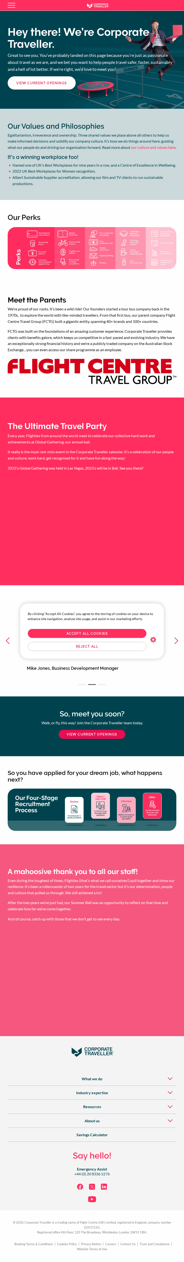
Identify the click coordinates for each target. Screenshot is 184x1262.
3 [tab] (102, 684)
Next (174, 641)
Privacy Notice (91, 1244)
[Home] (101, 5)
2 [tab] (92, 684)
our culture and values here (153, 147)
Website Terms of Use (92, 1249)
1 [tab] (82, 684)
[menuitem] (92, 1078)
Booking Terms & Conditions (33, 1244)
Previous (9, 641)
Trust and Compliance (154, 1244)
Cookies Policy (67, 1244)
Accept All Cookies (87, 633)
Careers (110, 1244)
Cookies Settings (153, 640)
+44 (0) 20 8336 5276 (92, 1174)
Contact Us (128, 1244)
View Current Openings (41, 83)
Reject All (87, 646)
